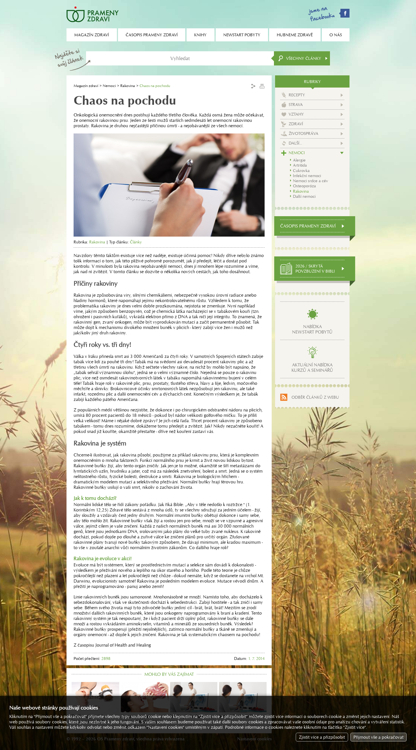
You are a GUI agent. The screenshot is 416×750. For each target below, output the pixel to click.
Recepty (297, 94)
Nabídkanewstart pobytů (312, 329)
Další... (295, 143)
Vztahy (296, 114)
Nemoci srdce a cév (310, 180)
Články (136, 242)
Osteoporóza (304, 185)
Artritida (300, 165)
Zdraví (296, 123)
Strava (296, 104)
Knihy (200, 34)
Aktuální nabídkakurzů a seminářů (312, 367)
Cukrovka (301, 170)
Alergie (299, 160)
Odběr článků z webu (315, 397)
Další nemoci (304, 196)
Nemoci (109, 85)
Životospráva (303, 133)
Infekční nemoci (307, 175)
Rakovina (127, 85)
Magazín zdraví (86, 85)
